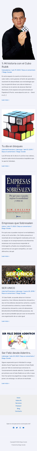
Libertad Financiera (8, 149)
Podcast (18, 406)
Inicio (18, 398)
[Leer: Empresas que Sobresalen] (18, 197)
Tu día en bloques (12, 146)
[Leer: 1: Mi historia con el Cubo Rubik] (18, 32)
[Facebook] (13, 427)
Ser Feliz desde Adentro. (16, 352)
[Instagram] (20, 427)
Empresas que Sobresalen (17, 223)
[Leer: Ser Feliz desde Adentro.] (18, 339)
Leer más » (5, 100)
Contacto (18, 411)
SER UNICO (8, 288)
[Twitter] (17, 427)
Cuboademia (6, 70)
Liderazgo (19, 149)
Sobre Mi (18, 400)
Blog (18, 408)
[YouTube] (23, 427)
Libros (4, 226)
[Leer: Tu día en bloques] (18, 126)
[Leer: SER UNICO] (18, 275)
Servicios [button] (18, 403)
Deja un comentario (28, 70)
